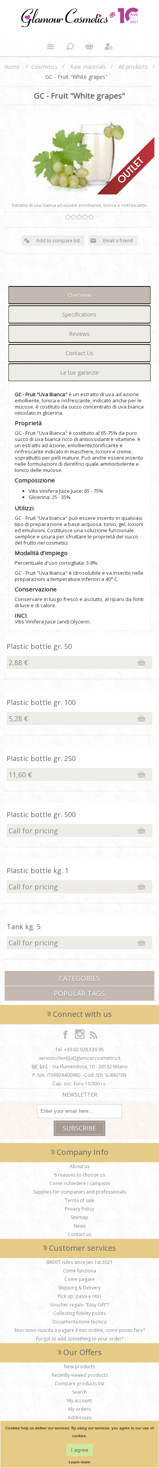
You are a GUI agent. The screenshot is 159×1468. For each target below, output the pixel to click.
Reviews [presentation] (79, 333)
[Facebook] (65, 1034)
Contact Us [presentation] (79, 353)
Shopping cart (89, 46)
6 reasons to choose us (79, 1175)
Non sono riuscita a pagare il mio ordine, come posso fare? (80, 1330)
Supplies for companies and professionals (79, 1192)
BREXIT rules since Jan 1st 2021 (79, 1262)
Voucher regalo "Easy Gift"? (79, 1304)
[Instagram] (79, 1034)
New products (79, 1366)
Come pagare (79, 1279)
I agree (79, 1450)
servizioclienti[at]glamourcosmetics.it (79, 1058)
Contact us (79, 1234)
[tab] (79, 295)
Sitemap (79, 1217)
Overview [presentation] (79, 295)
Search (79, 1392)
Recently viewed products (80, 1375)
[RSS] (93, 1034)
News (80, 1226)
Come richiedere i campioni (79, 1183)
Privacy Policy (79, 1209)
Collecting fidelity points (79, 1313)
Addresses (79, 1417)
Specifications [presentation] (79, 314)
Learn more (79, 1462)
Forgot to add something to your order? (79, 1338)
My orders (79, 1409)
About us (80, 1166)
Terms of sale (80, 1200)
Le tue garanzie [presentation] (79, 372)
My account (79, 1400)
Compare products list (79, 1383)
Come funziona (79, 1270)
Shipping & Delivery (79, 1287)
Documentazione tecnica (79, 1321)
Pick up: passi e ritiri (79, 1296)
